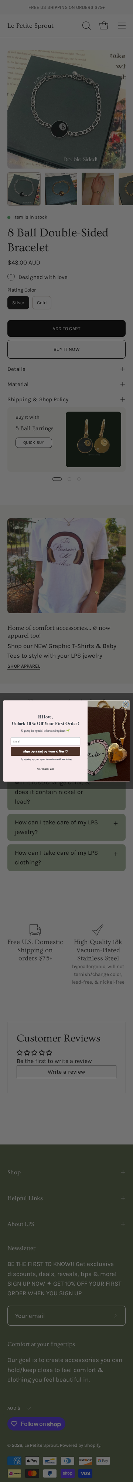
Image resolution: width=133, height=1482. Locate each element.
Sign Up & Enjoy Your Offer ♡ (45, 751)
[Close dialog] (125, 704)
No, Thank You (45, 769)
